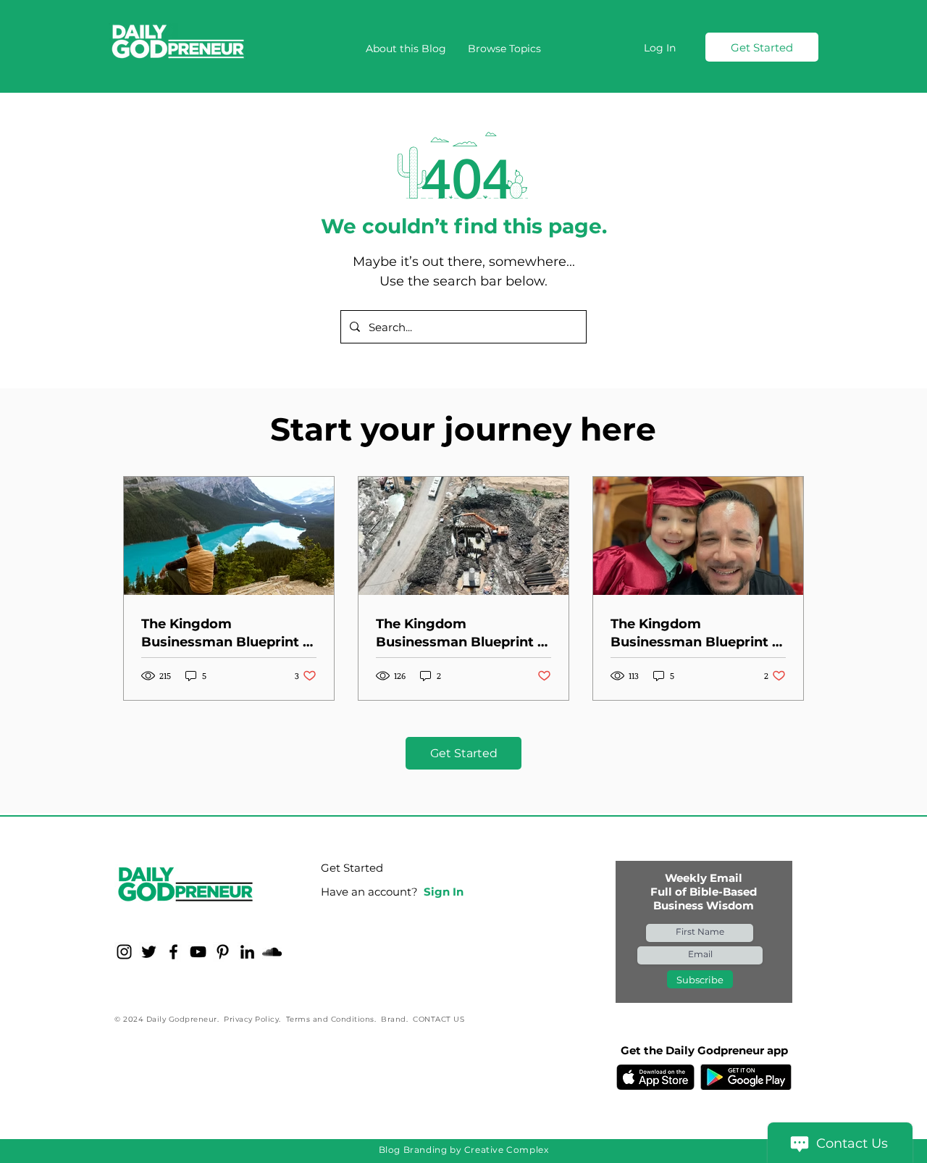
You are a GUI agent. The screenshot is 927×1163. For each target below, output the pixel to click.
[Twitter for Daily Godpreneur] (149, 952)
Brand (393, 1019)
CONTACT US (438, 1019)
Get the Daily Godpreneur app (704, 1050)
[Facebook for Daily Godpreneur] (173, 952)
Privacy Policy (251, 1019)
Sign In (444, 892)
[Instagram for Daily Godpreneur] (124, 952)
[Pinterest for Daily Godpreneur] (222, 952)
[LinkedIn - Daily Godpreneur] (247, 952)
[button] (504, 48)
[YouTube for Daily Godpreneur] (198, 952)
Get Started (352, 868)
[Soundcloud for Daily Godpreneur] (272, 952)
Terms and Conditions (330, 1019)
